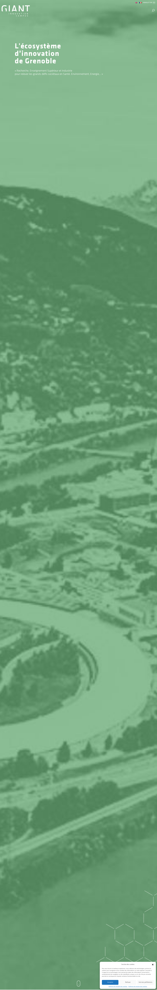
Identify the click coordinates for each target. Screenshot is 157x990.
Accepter (110, 982)
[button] (153, 964)
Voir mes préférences (145, 982)
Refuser (128, 982)
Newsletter (147, 2)
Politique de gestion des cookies (118, 986)
